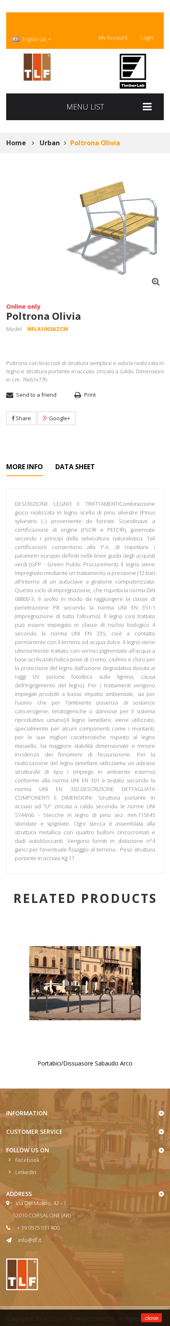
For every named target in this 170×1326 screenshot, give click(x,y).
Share (22, 418)
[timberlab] (133, 71)
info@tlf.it (29, 1240)
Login (146, 37)
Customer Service (34, 1131)
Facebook (27, 1159)
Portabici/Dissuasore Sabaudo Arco (85, 1063)
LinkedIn (25, 1172)
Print (90, 394)
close (151, 1317)
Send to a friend (36, 394)
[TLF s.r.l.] (37, 67)
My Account (113, 37)
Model (14, 329)
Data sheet (75, 466)
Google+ (59, 418)
